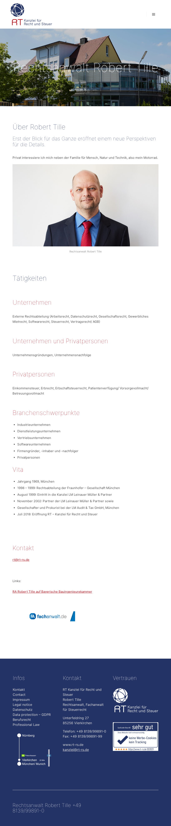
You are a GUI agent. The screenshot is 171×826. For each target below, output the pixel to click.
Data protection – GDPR (32, 715)
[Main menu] (153, 14)
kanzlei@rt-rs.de (76, 750)
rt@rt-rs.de (21, 560)
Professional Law (26, 725)
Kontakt (19, 689)
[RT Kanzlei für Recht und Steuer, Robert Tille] (31, 14)
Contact (19, 694)
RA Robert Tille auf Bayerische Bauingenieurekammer (52, 592)
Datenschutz (23, 709)
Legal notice (22, 704)
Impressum (21, 699)
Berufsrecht (22, 720)
